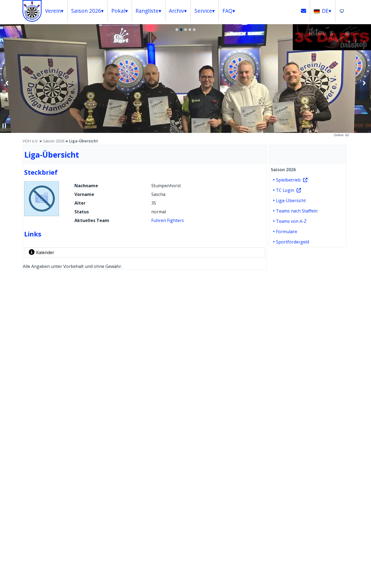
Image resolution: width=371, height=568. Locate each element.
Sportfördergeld (292, 242)
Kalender (45, 252)
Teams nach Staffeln (296, 211)
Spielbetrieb (288, 180)
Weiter (364, 83)
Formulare (286, 232)
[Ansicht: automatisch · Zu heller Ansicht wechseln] (342, 11)
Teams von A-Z (291, 221)
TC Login (285, 190)
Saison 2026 (53, 140)
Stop (4, 125)
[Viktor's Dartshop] (332, 49)
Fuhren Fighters (167, 220)
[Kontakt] (303, 11)
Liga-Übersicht (83, 140)
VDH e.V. (30, 140)
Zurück (7, 83)
